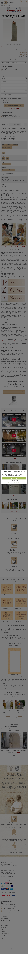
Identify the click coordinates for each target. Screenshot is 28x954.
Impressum (18, 482)
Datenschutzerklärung (11, 482)
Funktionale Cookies (14, 480)
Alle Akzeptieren (14, 478)
